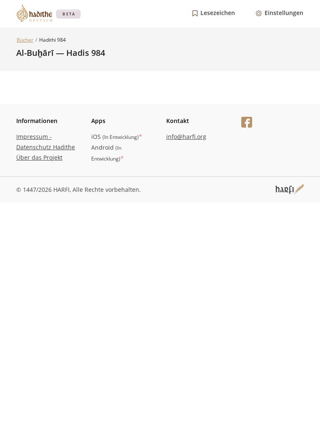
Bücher (25, 39)
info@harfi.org (186, 137)
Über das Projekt (39, 157)
